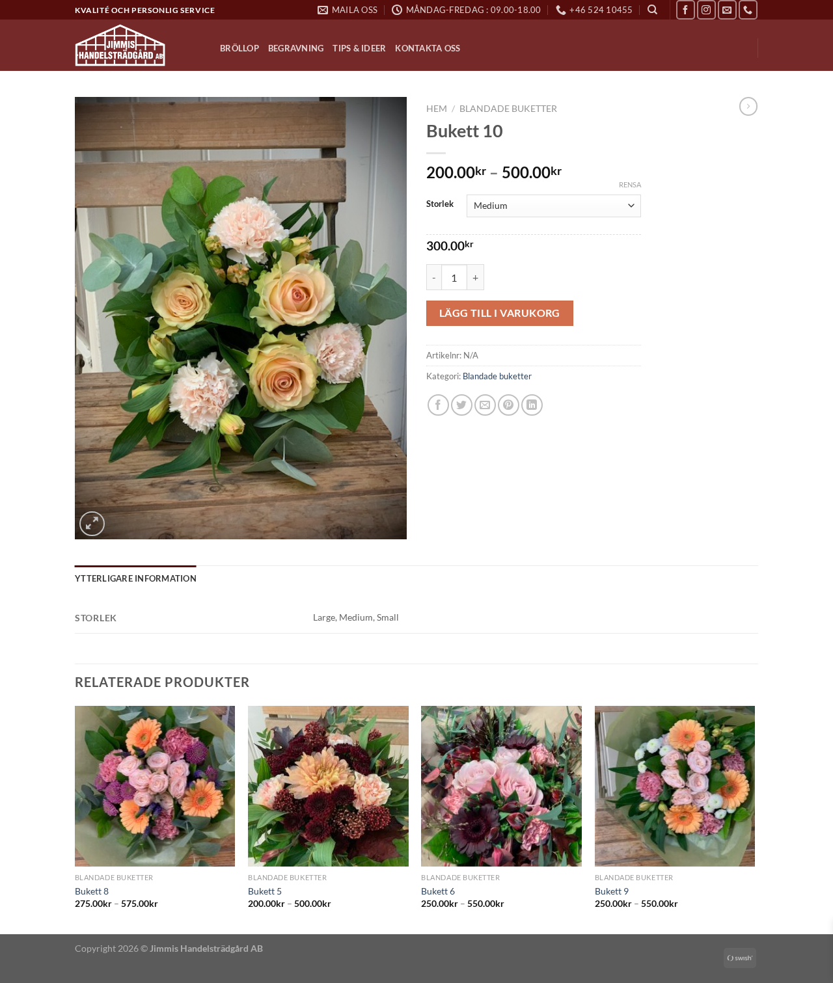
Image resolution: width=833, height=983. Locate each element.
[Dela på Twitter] (461, 405)
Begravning (296, 48)
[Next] (754, 819)
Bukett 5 (265, 890)
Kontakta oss (427, 48)
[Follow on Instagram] (706, 9)
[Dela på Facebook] (438, 405)
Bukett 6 (438, 890)
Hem (436, 108)
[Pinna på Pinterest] (508, 405)
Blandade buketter (508, 108)
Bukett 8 (92, 890)
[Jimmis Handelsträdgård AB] (137, 45)
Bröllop (239, 48)
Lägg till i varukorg (499, 313)
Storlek (440, 204)
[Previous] (75, 819)
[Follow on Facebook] (685, 9)
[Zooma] (92, 524)
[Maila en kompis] (485, 405)
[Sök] (652, 10)
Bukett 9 (612, 890)
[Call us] (748, 9)
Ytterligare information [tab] (136, 578)
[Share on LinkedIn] (532, 405)
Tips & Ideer (359, 48)
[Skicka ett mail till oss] (727, 9)
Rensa (630, 184)
